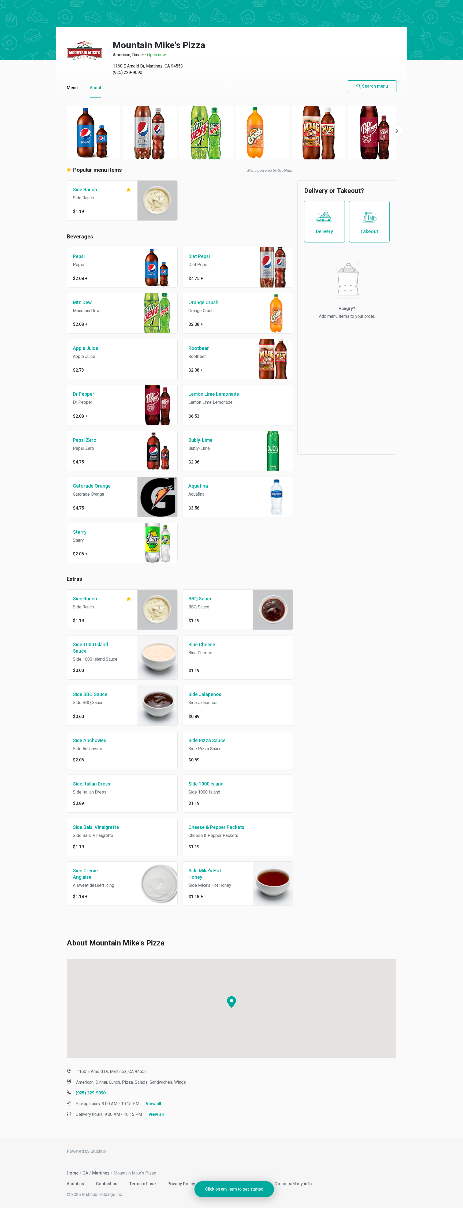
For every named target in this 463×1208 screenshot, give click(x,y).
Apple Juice (85, 348)
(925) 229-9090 (127, 72)
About (95, 87)
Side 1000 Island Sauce (90, 648)
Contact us (107, 1183)
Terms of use (143, 1183)
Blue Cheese (201, 644)
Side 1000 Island (205, 784)
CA (85, 1173)
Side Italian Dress (91, 784)
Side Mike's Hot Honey (204, 874)
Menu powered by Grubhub (269, 170)
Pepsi (79, 256)
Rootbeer (198, 348)
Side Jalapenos (204, 694)
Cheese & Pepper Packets (216, 827)
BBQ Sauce (200, 598)
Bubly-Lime (200, 440)
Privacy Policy (181, 1183)
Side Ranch (85, 189)
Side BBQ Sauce (90, 694)
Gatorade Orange (92, 486)
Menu (72, 87)
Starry (80, 532)
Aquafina (198, 486)
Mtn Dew (82, 302)
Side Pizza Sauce (207, 740)
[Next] (397, 131)
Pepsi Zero (84, 440)
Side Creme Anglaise (85, 874)
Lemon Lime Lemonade (213, 394)
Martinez (101, 1173)
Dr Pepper (83, 394)
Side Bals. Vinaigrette (96, 827)
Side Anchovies (89, 740)
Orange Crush (203, 302)
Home (73, 1173)
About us (76, 1183)
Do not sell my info (293, 1183)
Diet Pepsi (199, 256)
